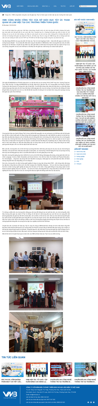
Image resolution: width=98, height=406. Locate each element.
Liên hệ (72, 6)
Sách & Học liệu (32, 6)
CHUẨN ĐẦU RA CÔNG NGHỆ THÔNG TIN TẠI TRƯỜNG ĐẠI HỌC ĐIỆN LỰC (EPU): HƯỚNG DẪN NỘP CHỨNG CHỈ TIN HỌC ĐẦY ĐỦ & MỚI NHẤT (85, 142)
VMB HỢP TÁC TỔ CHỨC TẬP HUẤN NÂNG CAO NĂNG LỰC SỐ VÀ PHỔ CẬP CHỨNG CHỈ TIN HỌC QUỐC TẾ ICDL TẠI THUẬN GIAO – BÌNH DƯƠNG (85, 67)
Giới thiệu (20, 6)
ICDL (55, 6)
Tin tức (63, 6)
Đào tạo (45, 6)
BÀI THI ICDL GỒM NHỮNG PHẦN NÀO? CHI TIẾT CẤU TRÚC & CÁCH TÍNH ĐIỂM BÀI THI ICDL (85, 39)
